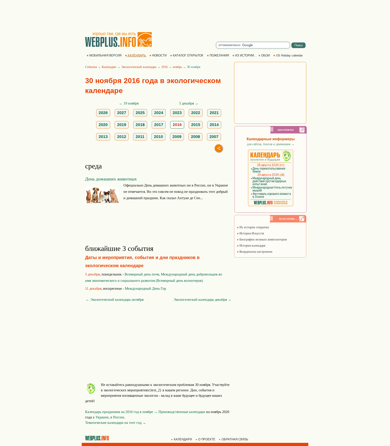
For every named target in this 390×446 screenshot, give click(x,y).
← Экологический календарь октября (115, 299)
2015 (195, 124)
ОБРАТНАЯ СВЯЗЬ (235, 439)
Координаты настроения (255, 251)
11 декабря (93, 288)
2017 (158, 124)
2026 (103, 112)
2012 (121, 136)
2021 (214, 112)
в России (117, 417)
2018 (140, 124)
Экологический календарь (138, 67)
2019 (121, 124)
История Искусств (251, 233)
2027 (121, 112)
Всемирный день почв (142, 274)
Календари (109, 67)
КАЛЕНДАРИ (183, 439)
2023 (177, 112)
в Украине (101, 417)
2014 (214, 124)
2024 (158, 112)
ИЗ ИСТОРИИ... (246, 55)
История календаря (252, 245)
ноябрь (177, 67)
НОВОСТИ (159, 55)
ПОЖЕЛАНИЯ (219, 55)
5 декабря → (188, 103)
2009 (176, 136)
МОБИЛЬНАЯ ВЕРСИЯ (105, 55)
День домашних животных (111, 178)
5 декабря (92, 274)
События (91, 67)
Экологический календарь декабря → (202, 299)
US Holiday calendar (289, 55)
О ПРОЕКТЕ (206, 439)
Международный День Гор (145, 288)
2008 (195, 136)
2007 (213, 136)
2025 (140, 112)
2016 (164, 67)
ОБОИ (265, 55)
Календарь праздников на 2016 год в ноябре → (121, 412)
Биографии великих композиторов (263, 239)
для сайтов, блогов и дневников (271, 144)
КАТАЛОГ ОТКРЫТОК (188, 55)
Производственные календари (181, 412)
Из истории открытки (254, 227)
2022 (195, 112)
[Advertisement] (195, 15)
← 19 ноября (129, 103)
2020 (103, 124)
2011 (140, 136)
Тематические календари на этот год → (115, 423)
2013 (103, 136)
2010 (158, 136)
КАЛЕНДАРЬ (137, 55)
